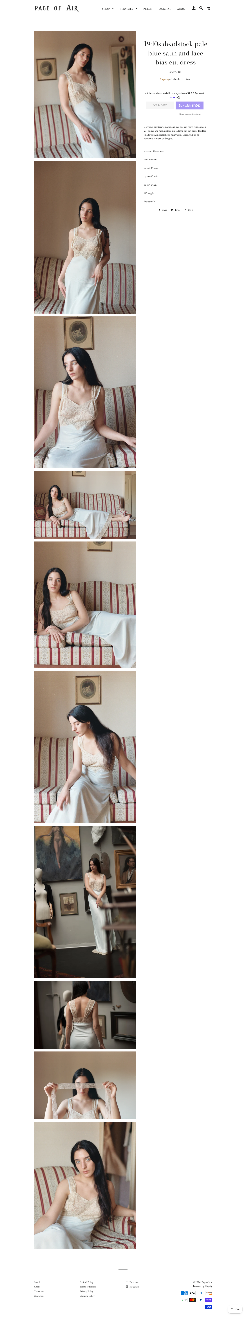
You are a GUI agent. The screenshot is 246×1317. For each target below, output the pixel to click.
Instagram (134, 1286)
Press (147, 8)
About (182, 8)
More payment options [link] (190, 113)
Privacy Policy (86, 1291)
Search (37, 1282)
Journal (164, 8)
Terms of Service (88, 1286)
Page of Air (207, 1282)
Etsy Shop (39, 1295)
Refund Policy (86, 1282)
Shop (106, 8)
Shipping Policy (87, 1295)
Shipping (164, 79)
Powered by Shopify (202, 1286)
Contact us (39, 1291)
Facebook (134, 1282)
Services (127, 8)
